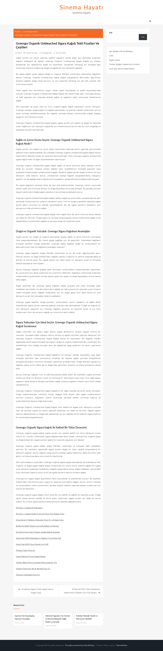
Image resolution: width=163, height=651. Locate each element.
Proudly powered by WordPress (79, 645)
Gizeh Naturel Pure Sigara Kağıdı (30, 556)
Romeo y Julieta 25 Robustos (29, 508)
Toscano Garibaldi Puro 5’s (28, 575)
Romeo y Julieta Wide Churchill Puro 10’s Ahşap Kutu (40, 514)
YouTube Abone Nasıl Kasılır (122, 69)
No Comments (61, 53)
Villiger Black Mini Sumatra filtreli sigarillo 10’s (36, 562)
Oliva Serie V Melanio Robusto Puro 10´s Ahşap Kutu (40, 520)
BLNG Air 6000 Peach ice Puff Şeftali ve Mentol (37, 526)
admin (19, 53)
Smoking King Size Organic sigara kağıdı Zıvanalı (38, 532)
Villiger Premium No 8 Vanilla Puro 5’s (33, 569)
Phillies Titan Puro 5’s (25, 550)
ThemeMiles (121, 645)
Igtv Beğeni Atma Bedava (121, 51)
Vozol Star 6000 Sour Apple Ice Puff (32, 544)
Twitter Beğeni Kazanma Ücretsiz (124, 64)
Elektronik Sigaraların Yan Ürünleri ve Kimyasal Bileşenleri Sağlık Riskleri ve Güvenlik (57, 619)
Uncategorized (47, 53)
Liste (111, 55)
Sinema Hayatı (81, 8)
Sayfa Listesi (114, 60)
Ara (110, 32)
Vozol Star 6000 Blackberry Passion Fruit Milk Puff (38, 538)
